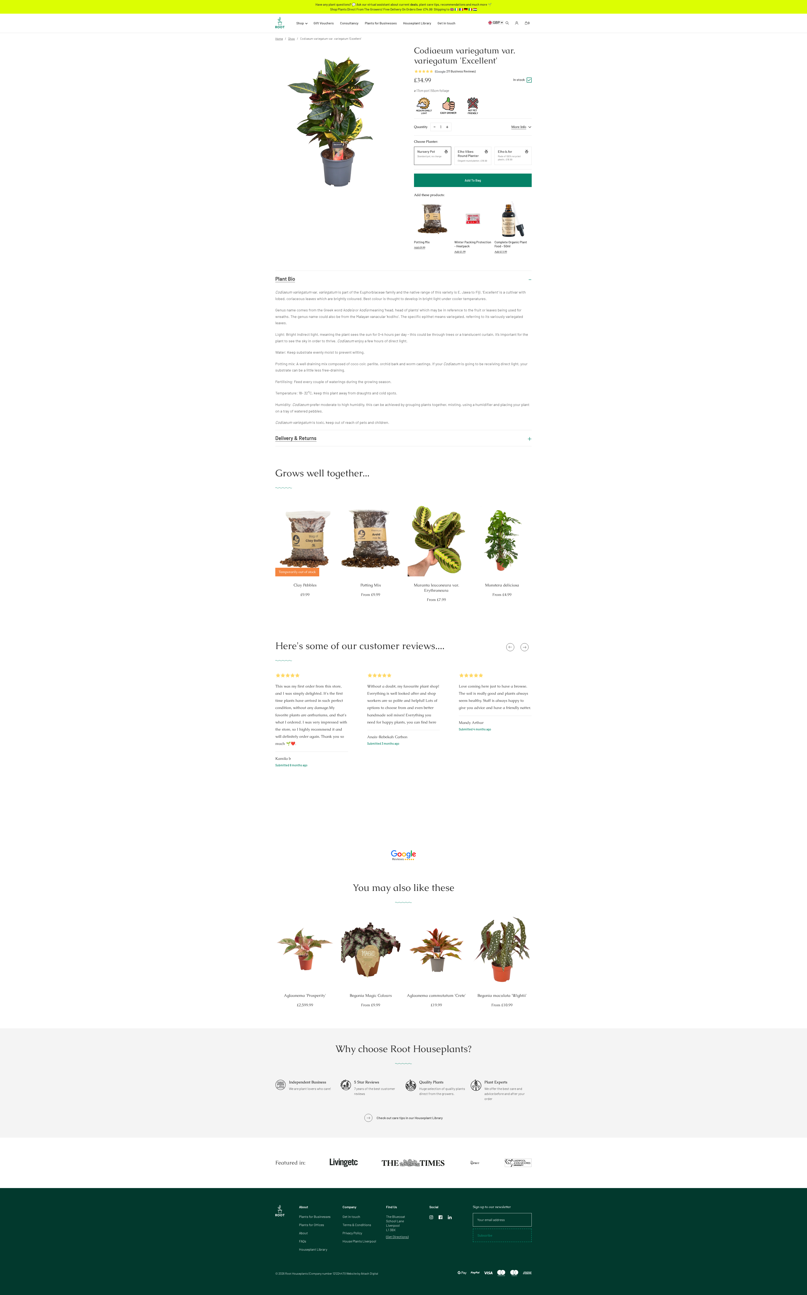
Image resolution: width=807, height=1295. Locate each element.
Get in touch (446, 23)
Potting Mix (370, 585)
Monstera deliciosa (502, 585)
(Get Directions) (397, 1237)
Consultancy (349, 23)
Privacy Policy (352, 1233)
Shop (291, 38)
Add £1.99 (459, 251)
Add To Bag (473, 180)
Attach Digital (369, 1273)
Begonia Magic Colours (371, 995)
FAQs (302, 1241)
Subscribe (484, 1235)
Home (279, 38)
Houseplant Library (417, 23)
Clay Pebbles (305, 585)
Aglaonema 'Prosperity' (305, 995)
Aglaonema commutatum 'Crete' (436, 995)
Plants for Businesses (381, 23)
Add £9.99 (419, 247)
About (303, 1233)
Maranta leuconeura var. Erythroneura (436, 588)
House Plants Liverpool (359, 1241)
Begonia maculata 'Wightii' (502, 995)
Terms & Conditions (357, 1225)
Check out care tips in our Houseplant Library (410, 1118)
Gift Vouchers (324, 23)
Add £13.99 (500, 251)
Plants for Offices (311, 1225)
